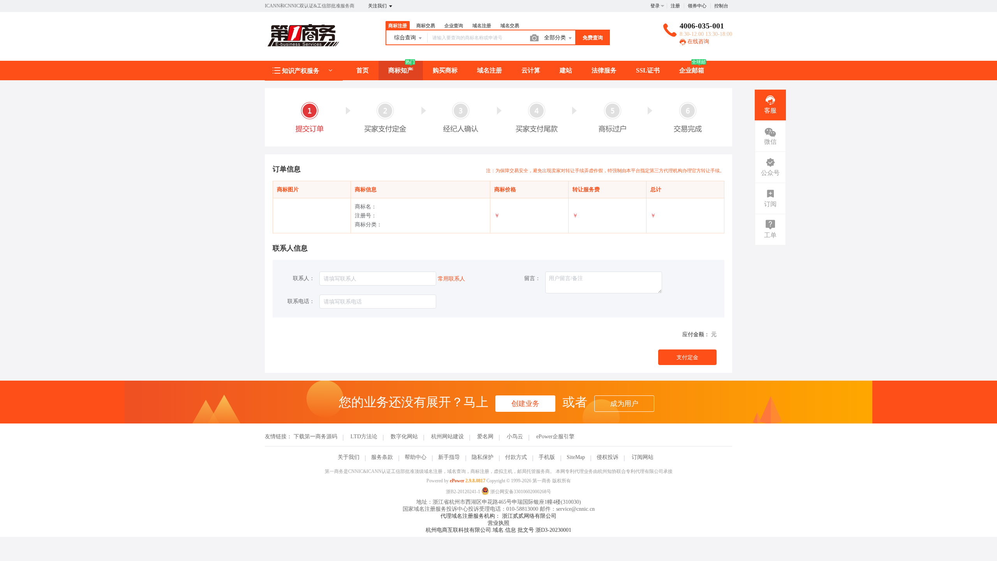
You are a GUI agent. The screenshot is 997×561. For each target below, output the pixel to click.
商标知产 (400, 70)
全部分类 (555, 38)
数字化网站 (404, 436)
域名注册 (489, 70)
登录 (655, 6)
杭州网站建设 (447, 436)
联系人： (304, 278)
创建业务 (525, 404)
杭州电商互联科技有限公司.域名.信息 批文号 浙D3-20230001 (498, 530)
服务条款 (382, 457)
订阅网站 (643, 457)
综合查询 (405, 38)
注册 (675, 6)
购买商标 (445, 70)
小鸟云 (515, 436)
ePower (457, 480)
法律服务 (604, 70)
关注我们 (378, 6)
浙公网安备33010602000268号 (520, 491)
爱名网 (485, 436)
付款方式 (516, 457)
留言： (532, 278)
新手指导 (449, 457)
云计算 (530, 70)
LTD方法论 (364, 436)
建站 (566, 70)
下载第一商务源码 (315, 436)
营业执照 (498, 523)
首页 (362, 70)
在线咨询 (697, 41)
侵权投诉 (607, 457)
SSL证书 (648, 70)
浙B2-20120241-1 (463, 491)
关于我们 (348, 457)
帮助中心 (415, 457)
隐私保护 (482, 457)
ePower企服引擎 (555, 436)
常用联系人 (451, 279)
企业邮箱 (691, 70)
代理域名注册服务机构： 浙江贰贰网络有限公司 (498, 516)
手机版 (547, 457)
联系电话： (301, 301)
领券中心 (697, 6)
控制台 (721, 6)
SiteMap (576, 457)
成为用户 (624, 404)
